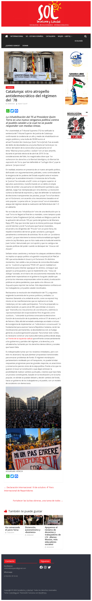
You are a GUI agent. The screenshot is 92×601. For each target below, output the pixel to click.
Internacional (16, 36)
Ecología (79, 41)
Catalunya (50, 36)
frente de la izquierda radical (20, 338)
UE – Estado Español (34, 36)
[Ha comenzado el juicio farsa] (13, 516)
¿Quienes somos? (12, 45)
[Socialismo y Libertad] (46, 2)
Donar (25, 45)
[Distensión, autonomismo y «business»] (33, 516)
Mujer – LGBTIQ (64, 36)
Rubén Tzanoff (22, 104)
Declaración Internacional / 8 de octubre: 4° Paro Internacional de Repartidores (29, 489)
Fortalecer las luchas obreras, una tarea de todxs (38, 500)
